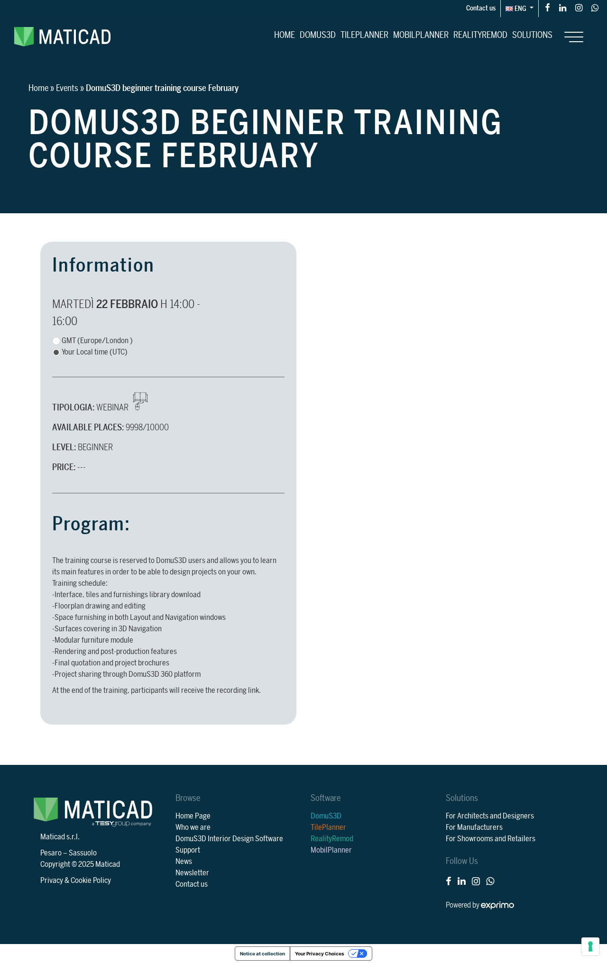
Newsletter (192, 873)
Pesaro (51, 853)
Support (187, 850)
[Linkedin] (563, 7)
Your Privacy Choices (319, 953)
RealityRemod (480, 35)
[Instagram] (579, 7)
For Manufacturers (474, 827)
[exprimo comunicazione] (497, 905)
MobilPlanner (421, 35)
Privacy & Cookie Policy (75, 880)
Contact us (481, 8)
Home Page (193, 816)
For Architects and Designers (490, 816)
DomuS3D (318, 35)
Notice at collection (262, 953)
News (183, 861)
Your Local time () (95, 352)
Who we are (193, 827)
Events (67, 88)
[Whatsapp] (595, 7)
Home (284, 35)
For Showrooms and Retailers (490, 839)
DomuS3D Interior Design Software (229, 839)
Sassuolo (83, 853)
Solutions (532, 35)
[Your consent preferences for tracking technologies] (590, 946)
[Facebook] (547, 7)
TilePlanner (364, 35)
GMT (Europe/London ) (97, 341)
